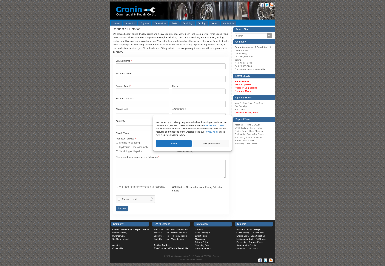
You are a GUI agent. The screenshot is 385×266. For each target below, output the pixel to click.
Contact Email (123, 86)
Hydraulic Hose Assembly (133, 147)
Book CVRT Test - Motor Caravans (170, 232)
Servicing (187, 23)
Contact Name (124, 61)
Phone (175, 86)
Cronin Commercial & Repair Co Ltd (192, 259)
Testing (202, 23)
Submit (122, 208)
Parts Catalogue (202, 232)
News (214, 23)
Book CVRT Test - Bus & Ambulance (171, 229)
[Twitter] (267, 5)
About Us (130, 23)
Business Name (123, 73)
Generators (160, 23)
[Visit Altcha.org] (151, 199)
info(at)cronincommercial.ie (252, 69)
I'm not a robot (129, 199)
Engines (145, 23)
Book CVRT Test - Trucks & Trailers (170, 236)
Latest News (201, 236)
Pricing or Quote (243, 91)
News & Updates (243, 84)
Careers (199, 229)
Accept (173, 143)
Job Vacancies (242, 81)
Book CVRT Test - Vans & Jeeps (169, 239)
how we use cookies (214, 125)
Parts (174, 23)
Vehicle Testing (184, 151)
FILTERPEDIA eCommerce (211, 256)
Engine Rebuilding (129, 142)
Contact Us (228, 23)
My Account (200, 239)
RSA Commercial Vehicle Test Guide (171, 248)
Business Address (125, 98)
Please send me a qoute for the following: (138, 157)
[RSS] (272, 5)
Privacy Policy (212, 131)
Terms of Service (203, 248)
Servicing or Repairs (130, 151)
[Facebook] (262, 5)
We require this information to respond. (142, 186)
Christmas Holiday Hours (246, 112)
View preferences (211, 143)
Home (117, 23)
